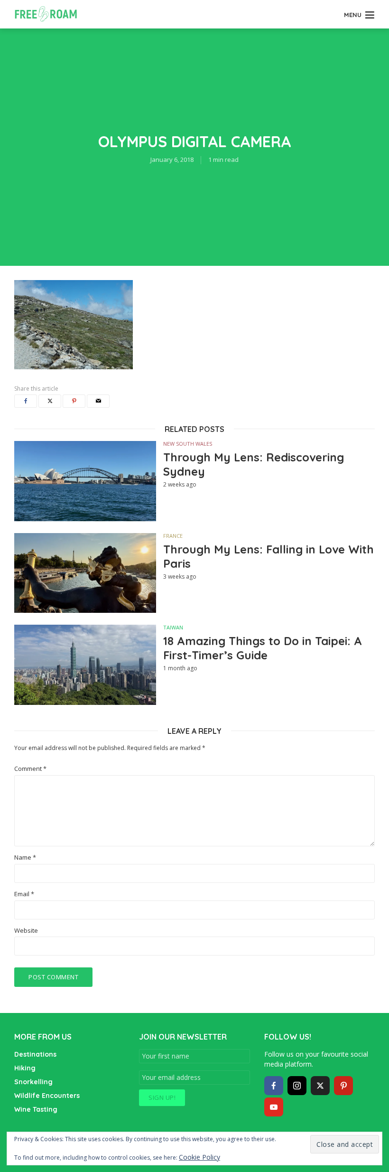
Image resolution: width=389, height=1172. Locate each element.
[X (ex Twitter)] (320, 1085)
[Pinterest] (343, 1085)
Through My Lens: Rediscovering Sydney (253, 464)
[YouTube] (273, 1106)
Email (24, 894)
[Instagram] (296, 1085)
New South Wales (187, 443)
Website (26, 931)
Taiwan (173, 627)
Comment (30, 769)
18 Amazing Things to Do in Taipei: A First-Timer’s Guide (262, 648)
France (173, 535)
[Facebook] (273, 1085)
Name (25, 857)
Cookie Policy (199, 1157)
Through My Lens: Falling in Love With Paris (268, 556)
